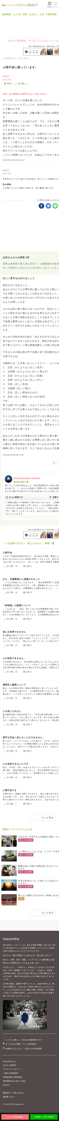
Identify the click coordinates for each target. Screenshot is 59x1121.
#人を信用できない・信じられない (32, 94)
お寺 (42, 14)
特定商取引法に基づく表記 (14, 1081)
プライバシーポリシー (12, 1069)
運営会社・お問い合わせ (13, 1093)
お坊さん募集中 (9, 1065)
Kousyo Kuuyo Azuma (27, 478)
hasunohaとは (9, 1061)
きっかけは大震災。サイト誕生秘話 (20, 1044)
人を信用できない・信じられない (16, 58)
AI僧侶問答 (51, 14)
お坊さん (33, 14)
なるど (6, 76)
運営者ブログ (8, 1097)
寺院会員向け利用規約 (12, 1077)
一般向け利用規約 (10, 1073)
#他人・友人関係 (10, 94)
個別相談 (6, 14)
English (6, 1085)
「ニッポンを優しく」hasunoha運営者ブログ (22, 1040)
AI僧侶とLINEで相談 (43, 1117)
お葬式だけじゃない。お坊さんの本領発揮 (23, 1049)
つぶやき (17, 14)
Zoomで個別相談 (15, 1117)
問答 (25, 14)
